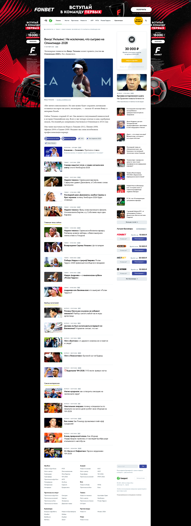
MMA (99, 485)
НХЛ (98, 471)
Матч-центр (48, 471)
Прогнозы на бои (50, 501)
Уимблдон (100, 498)
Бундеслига (65, 487)
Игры (82, 517)
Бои (81, 482)
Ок (143, 466)
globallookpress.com (64, 100)
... (189, 1)
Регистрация (139, 239)
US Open (83, 504)
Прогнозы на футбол (51, 479)
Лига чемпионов (67, 471)
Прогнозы (74, 20)
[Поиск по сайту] (147, 20)
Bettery (46, 520)
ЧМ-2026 (65, 477)
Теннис (58, 20)
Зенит (64, 520)
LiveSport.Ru (49, 29)
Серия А (64, 485)
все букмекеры (141, 229)
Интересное (48, 485)
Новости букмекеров (69, 512)
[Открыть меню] (46, 20)
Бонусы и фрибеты (50, 512)
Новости (83, 20)
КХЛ (98, 469)
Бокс (99, 487)
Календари (48, 474)
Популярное (48, 482)
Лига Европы (66, 474)
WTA (97, 20)
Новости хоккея (85, 469)
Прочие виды (85, 509)
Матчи (67, 20)
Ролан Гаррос (106, 20)
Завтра (64, 498)
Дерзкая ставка (67, 504)
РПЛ (63, 469)
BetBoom (47, 517)
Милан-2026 (101, 512)
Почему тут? (123, 239)
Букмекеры (119, 20)
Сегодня (64, 495)
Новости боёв (85, 485)
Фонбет (47, 514)
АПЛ (63, 479)
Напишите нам (141, 478)
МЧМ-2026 (101, 477)
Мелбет (64, 517)
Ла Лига (64, 482)
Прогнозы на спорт (51, 493)
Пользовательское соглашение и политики (129, 495)
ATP (92, 20)
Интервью (47, 487)
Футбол (47, 466)
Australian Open (102, 495)
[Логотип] (50, 20)
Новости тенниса (86, 495)
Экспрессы (65, 501)
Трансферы (48, 477)
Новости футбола (50, 469)
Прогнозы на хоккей (50, 498)
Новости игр (84, 520)
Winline (64, 514)
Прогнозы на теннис (51, 504)
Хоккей (82, 466)
